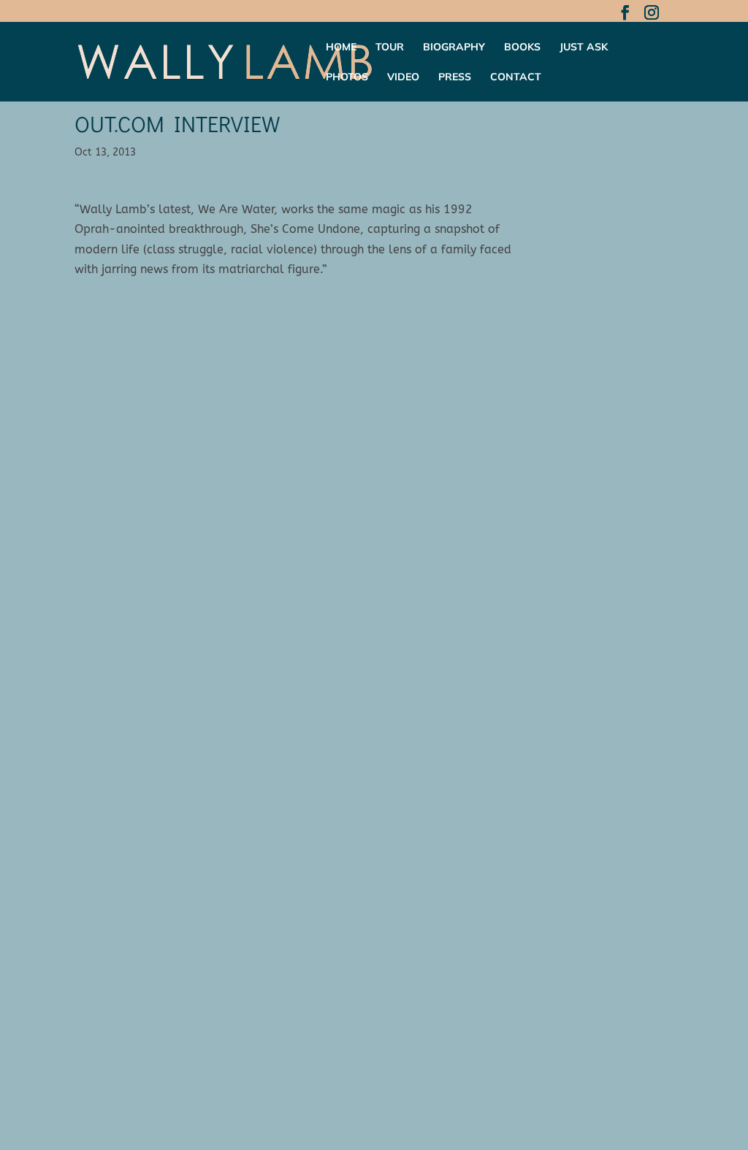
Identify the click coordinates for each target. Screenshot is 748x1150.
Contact (515, 77)
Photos (347, 77)
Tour (389, 47)
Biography (454, 47)
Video (403, 77)
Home (341, 47)
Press (454, 77)
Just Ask (584, 47)
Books (522, 47)
